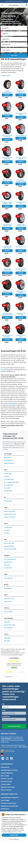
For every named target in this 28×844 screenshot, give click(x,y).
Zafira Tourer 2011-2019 (10, 549)
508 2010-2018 (8, 562)
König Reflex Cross (7, 291)
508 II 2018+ (7, 565)
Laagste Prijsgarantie (7, 773)
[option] (17, 677)
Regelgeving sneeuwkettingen (9, 806)
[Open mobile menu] (2, 5)
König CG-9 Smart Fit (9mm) (7, 136)
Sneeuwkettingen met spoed (9, 770)
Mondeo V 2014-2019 (9, 517)
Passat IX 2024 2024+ (10, 625)
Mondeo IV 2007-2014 (10, 514)
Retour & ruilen (5, 776)
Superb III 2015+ (8, 588)
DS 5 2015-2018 (8, 501)
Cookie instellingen (14, 839)
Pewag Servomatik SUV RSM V (7, 336)
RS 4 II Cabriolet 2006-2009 (11, 482)
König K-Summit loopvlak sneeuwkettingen (21, 292)
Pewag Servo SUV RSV (21, 203)
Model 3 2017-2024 (9, 598)
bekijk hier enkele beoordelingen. (14, 665)
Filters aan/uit (6, 75)
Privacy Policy (17, 832)
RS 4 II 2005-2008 (8, 479)
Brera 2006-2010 (8, 460)
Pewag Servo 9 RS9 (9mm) (21, 158)
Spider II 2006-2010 (9, 463)
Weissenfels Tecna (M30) (21, 114)
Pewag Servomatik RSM (21, 269)
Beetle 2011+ (7, 622)
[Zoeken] (22, 5)
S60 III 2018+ (7, 638)
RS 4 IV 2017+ (7, 488)
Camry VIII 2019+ (8, 612)
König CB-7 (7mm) (7, 180)
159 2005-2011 (7, 458)
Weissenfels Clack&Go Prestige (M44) (21, 181)
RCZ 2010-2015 (8, 568)
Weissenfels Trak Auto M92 (21, 314)
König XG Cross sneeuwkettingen (7, 225)
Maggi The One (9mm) (21, 91)
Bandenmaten (5, 809)
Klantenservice (5, 767)
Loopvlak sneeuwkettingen (8, 803)
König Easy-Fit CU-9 (21, 247)
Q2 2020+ (6, 476)
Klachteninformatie (6, 781)
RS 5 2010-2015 (8, 491)
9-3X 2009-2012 (8, 578)
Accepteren (14, 835)
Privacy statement (6, 790)
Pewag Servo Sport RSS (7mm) (7, 247)
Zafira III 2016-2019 (9, 546)
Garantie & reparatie (7, 778)
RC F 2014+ (7, 533)
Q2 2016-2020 (7, 474)
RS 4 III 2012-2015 (8, 485)
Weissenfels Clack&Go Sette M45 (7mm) (7, 270)
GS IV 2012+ (7, 530)
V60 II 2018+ (7, 641)
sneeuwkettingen (6, 369)
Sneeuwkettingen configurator (10, 797)
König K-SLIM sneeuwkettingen (21, 225)
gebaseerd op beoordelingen (14, 663)
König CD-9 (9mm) (21, 135)
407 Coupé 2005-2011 (10, 559)
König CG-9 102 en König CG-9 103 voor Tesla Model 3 (7, 204)
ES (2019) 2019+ (8, 527)
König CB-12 (7, 113)
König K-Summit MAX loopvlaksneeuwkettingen (21, 337)
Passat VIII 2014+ (8, 628)
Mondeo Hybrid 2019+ (9, 511)
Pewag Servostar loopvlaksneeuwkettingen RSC (7, 315)
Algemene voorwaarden (8, 787)
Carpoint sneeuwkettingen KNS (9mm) (7, 92)
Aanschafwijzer (5, 800)
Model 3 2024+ (8, 601)
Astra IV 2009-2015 (9, 543)
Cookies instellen (6, 784)
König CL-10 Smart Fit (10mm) (7, 158)
